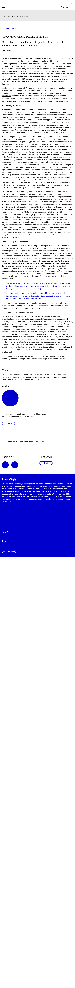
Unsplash (25, 16)
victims (4, 222)
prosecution (59, 220)
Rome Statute (25, 112)
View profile (8, 423)
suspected (21, 88)
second (64, 215)
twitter (14, 464)
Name (5, 532)
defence (48, 220)
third (69, 215)
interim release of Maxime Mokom (34, 61)
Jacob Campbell (14, 16)
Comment (6, 502)
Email (5, 541)
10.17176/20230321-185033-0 (27, 380)
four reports (21, 215)
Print (46, 463)
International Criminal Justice (35, 442)
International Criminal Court (12, 442)
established (51, 194)
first (58, 215)
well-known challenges (30, 246)
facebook (5, 464)
